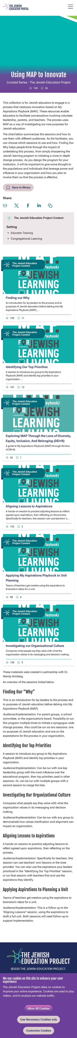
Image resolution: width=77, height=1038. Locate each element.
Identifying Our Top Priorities (27, 367)
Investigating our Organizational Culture (35, 646)
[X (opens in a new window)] (16, 205)
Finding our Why (18, 298)
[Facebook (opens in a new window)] (28, 205)
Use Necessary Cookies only (38, 1019)
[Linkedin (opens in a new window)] (39, 205)
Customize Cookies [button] (38, 1030)
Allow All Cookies (38, 1008)
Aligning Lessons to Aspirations (29, 506)
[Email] (5, 205)
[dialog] (38, 1005)
